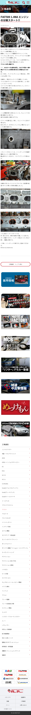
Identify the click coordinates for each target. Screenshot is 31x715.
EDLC (3, 471)
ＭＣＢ (4, 475)
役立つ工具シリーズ (7, 638)
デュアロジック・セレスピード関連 (11, 582)
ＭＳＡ (4, 479)
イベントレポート (7, 522)
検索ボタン (23, 2)
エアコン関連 (5, 531)
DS (3, 466)
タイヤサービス (6, 578)
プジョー (4, 595)
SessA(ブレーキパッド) (8, 492)
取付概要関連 (5, 634)
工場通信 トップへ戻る (15, 264)
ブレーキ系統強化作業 (8, 604)
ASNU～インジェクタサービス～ (10, 462)
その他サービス (8, 709)
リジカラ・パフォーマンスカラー (11, 616)
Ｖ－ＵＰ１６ (5, 501)
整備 (8, 701)
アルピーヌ (5, 514)
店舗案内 (23, 697)
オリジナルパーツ (7, 544)
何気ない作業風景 (7, 629)
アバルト (4, 509)
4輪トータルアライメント (9, 454)
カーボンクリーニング (8, 552)
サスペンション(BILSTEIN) (9, 561)
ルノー (4, 621)
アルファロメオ (6, 518)
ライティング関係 (7, 608)
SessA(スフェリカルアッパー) (10, 488)
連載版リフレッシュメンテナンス (11, 651)
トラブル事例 (5, 586)
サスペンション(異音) (7, 565)
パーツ (7, 705)
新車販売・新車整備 (7, 646)
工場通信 (6, 8)
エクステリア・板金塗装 (8, 535)
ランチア (4, 612)
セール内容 (5, 574)
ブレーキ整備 (5, 599)
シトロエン (5, 569)
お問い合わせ (23, 705)
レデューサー (5, 625)
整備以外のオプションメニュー (10, 642)
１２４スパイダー (7, 449)
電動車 (4, 655)
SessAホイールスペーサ (8, 496)
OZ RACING (5, 484)
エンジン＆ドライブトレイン (10, 539)
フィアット (5, 591)
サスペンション (6, 556)
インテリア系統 (6, 526)
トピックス (8, 697)
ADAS (3, 458)
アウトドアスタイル (7, 505)
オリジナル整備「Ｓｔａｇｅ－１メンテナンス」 (15, 548)
